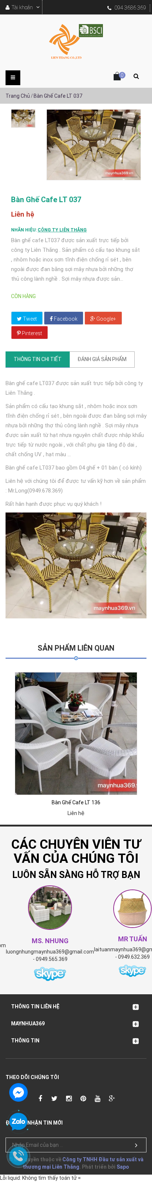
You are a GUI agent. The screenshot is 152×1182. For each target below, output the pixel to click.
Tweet (29, 319)
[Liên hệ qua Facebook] (18, 1092)
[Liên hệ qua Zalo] (18, 1122)
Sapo (123, 1167)
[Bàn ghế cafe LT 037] (23, 118)
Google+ (105, 319)
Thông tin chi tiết (38, 359)
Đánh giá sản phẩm (102, 359)
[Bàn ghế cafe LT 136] (76, 733)
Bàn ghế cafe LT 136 (76, 802)
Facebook (65, 319)
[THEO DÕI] (136, 1145)
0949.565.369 (52, 959)
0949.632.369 (134, 957)
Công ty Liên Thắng (62, 230)
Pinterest (31, 333)
